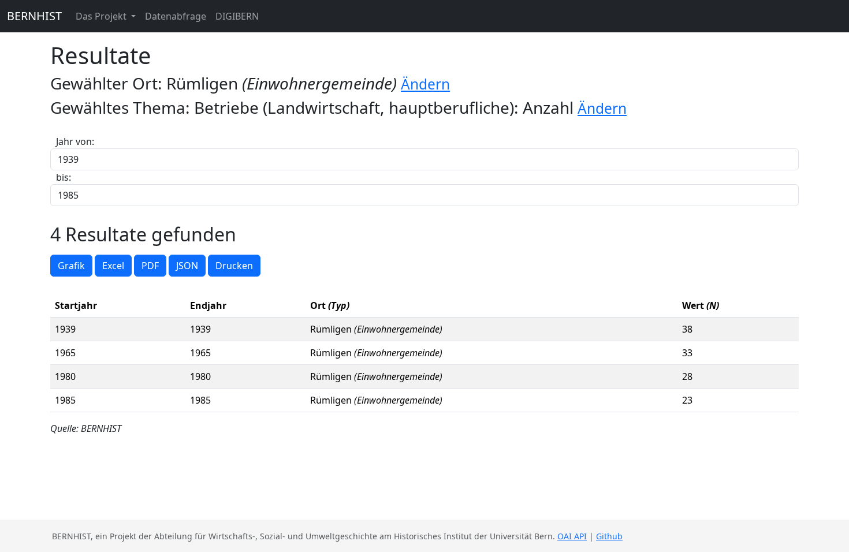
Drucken (234, 265)
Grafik (71, 265)
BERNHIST (34, 16)
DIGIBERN (237, 16)
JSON (187, 265)
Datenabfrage (175, 16)
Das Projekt (102, 16)
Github (609, 536)
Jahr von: (75, 141)
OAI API (572, 536)
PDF (150, 265)
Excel (113, 265)
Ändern (425, 84)
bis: (63, 177)
